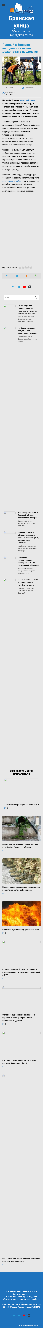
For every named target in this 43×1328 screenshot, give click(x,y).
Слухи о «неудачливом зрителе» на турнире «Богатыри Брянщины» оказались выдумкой (18, 1018)
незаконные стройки (11, 181)
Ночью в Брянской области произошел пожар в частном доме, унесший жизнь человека (28, 537)
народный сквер (27, 100)
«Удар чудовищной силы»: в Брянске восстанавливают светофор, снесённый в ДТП (21, 972)
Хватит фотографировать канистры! (21, 805)
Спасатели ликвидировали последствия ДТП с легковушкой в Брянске (28, 561)
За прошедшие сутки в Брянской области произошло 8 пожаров (28, 515)
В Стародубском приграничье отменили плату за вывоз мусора (21, 1259)
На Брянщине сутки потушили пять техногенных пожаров (28, 330)
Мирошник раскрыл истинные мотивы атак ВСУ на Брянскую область (20, 845)
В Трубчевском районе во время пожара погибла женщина (28, 582)
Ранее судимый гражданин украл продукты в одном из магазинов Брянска (27, 310)
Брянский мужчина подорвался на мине (20, 929)
